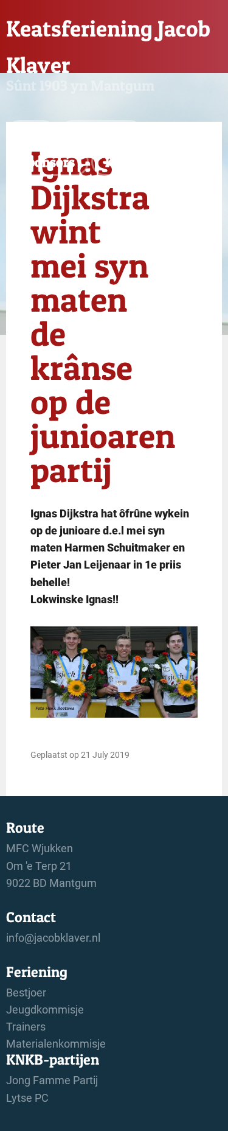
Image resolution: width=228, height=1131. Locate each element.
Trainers (26, 1027)
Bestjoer (26, 993)
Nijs (31, 133)
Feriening (101, 133)
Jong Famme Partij (52, 1080)
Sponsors (47, 161)
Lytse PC (27, 1098)
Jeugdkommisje (45, 1010)
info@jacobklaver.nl (53, 938)
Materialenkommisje (56, 1044)
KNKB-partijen (148, 161)
